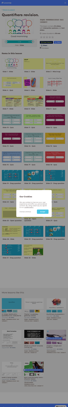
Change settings (25, 211)
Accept (42, 211)
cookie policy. (29, 207)
